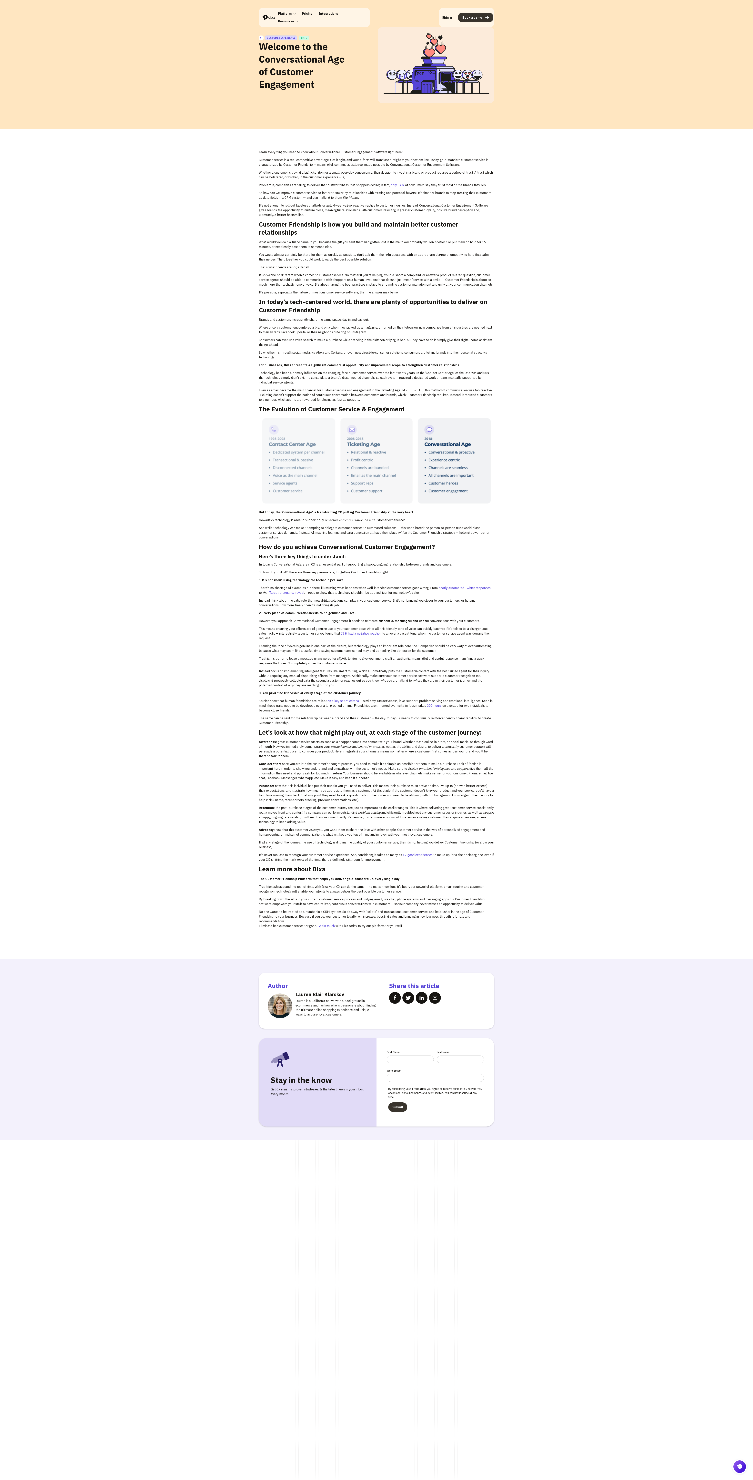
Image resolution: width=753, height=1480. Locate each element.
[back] (261, 38)
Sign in (447, 17)
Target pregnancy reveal (286, 593)
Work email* (394, 1070)
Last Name (443, 1052)
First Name (393, 1052)
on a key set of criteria (343, 701)
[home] (268, 17)
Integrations (328, 13)
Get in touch (326, 926)
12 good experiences (417, 855)
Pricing (307, 13)
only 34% (397, 185)
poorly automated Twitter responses (464, 588)
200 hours (434, 706)
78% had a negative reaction (360, 633)
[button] (286, 13)
